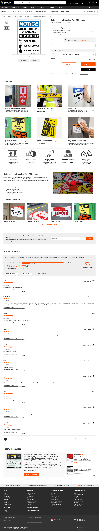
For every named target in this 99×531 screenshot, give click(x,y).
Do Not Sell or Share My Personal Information (19, 527)
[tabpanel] (79, 458)
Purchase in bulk (92, 59)
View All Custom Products (49, 224)
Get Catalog (72, 3)
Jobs (52, 494)
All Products (41, 7)
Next (94, 475)
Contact (76, 496)
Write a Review (42, 273)
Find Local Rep (77, 7)
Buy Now (68, 64)
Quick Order (84, 7)
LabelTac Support (78, 494)
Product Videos (30, 499)
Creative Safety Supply (15, 528)
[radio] (49, 262)
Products (6, 494)
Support (52, 7)
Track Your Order (78, 499)
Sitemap (29, 504)
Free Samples (30, 496)
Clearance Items (7, 504)
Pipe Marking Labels (41, 11)
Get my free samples (31, 474)
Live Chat (76, 498)
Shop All (5, 493)
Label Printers (15, 7)
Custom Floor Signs (33, 221)
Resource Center (31, 493)
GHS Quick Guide (78, 467)
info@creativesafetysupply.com (34, 522)
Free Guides (29, 494)
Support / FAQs (77, 493)
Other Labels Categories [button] (89, 11)
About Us (61, 7)
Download (76, 462)
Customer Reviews (31, 501)
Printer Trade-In (77, 505)
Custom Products (11, 199)
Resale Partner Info (55, 496)
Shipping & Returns (78, 501)
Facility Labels (54, 11)
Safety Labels (28, 11)
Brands (5, 501)
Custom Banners (55, 221)
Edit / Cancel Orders (8, 512)
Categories (6, 496)
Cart (96, 7)
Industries (6, 499)
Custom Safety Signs (9, 221)
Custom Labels (17, 11)
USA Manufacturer (58, 519)
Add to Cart (89, 64)
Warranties (76, 502)
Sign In (91, 7)
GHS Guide (77, 454)
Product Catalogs (31, 498)
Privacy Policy (6, 527)
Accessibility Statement (56, 502)
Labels (25, 7)
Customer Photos (31, 502)
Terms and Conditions (56, 504)
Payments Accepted (78, 504)
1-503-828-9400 (37, 519)
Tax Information (54, 499)
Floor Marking (5, 7)
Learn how (82, 40)
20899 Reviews (13, 268)
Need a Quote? (92, 31)
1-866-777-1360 (92, 2)
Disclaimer (53, 505)
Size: (52, 44)
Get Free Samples (80, 3)
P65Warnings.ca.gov (84, 74)
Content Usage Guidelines (56, 501)
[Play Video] (7, 28)
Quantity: (53, 58)
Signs (32, 7)
